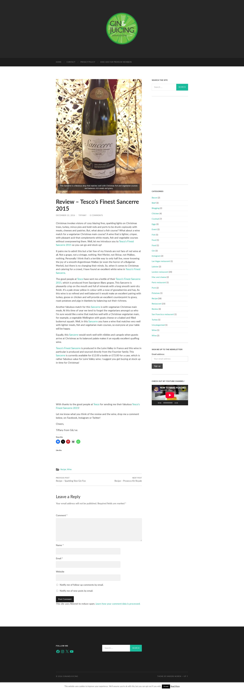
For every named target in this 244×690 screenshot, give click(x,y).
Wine (69, 469)
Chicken (155, 214)
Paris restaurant (159, 283)
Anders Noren (174, 676)
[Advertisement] (99, 385)
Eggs (154, 224)
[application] (170, 395)
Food (154, 240)
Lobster (155, 267)
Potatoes (156, 293)
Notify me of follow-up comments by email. (81, 585)
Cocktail (155, 219)
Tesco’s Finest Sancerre (68, 348)
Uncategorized (158, 325)
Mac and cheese (159, 277)
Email (59, 558)
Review (155, 309)
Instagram (156, 256)
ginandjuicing (70, 676)
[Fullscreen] (185, 403)
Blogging (155, 208)
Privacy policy (87, 62)
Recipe (63, 469)
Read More (175, 686)
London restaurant (160, 272)
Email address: (158, 354)
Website (60, 572)
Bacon (154, 198)
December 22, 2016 (65, 215)
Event (154, 229)
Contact (71, 62)
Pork (154, 288)
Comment (61, 515)
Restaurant (156, 304)
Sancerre (95, 307)
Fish (153, 235)
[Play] (155, 403)
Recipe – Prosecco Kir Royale (128, 479)
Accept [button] (166, 686)
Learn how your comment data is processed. (118, 604)
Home (59, 62)
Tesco (80, 279)
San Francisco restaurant (163, 314)
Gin (153, 251)
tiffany (82, 215)
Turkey (155, 320)
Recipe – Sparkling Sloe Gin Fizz (71, 479)
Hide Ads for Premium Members (116, 62)
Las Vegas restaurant (161, 261)
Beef (154, 203)
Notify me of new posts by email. (76, 591)
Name (60, 545)
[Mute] (180, 403)
